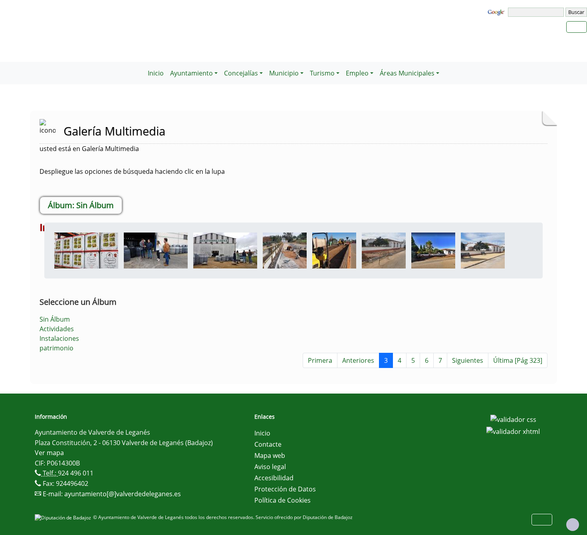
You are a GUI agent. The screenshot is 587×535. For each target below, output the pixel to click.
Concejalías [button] (241, 73)
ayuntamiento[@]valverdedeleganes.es (122, 493)
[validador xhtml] (513, 430)
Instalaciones (59, 338)
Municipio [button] (284, 73)
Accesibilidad (274, 477)
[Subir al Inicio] (572, 524)
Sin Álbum (55, 319)
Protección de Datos (285, 489)
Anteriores (358, 360)
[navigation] (536, 12)
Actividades (57, 328)
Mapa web (269, 455)
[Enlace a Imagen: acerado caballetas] (334, 249)
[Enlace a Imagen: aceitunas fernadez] (156, 249)
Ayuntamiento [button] (191, 73)
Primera (320, 360)
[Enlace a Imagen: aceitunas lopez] (225, 249)
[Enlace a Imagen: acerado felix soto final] (483, 249)
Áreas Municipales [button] (407, 73)
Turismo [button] (322, 73)
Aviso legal (270, 466)
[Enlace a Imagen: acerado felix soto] (384, 249)
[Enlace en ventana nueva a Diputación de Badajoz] (64, 517)
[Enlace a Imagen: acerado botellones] (285, 249)
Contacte (268, 444)
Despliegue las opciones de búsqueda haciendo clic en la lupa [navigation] (132, 171)
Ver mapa (49, 452)
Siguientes (467, 360)
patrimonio (56, 348)
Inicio (156, 73)
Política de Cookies (282, 500)
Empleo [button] (357, 73)
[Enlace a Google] (497, 11)
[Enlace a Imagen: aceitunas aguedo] (86, 249)
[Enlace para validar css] (513, 419)
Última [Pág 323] (517, 360)
